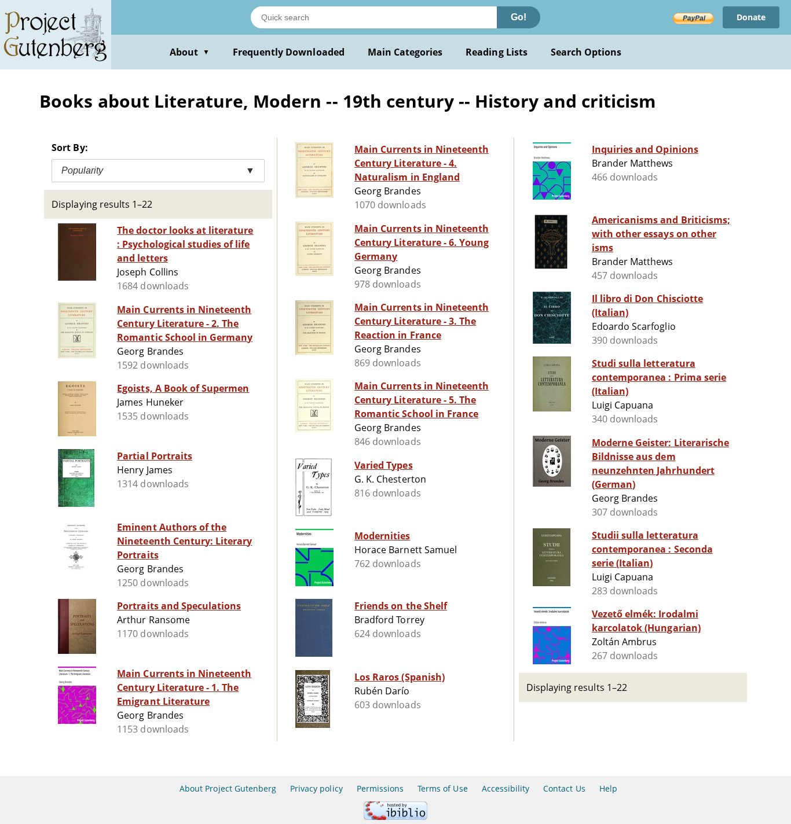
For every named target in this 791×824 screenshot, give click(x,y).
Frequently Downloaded (289, 52)
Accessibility (506, 788)
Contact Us (564, 788)
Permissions (380, 788)
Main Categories (405, 52)
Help (608, 788)
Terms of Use (442, 788)
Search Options (586, 52)
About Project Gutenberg (228, 788)
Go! (518, 17)
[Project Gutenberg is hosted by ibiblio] (395, 816)
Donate (751, 17)
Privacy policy (316, 788)
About (190, 52)
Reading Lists (497, 52)
